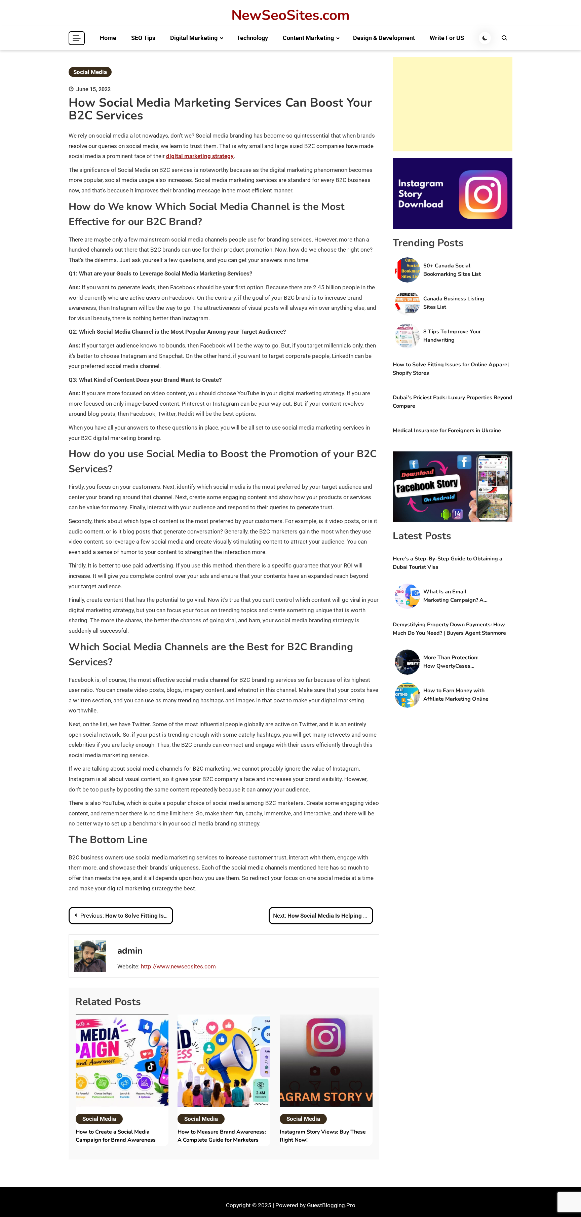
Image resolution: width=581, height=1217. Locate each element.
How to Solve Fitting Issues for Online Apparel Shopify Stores (451, 369)
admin (130, 951)
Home (108, 37)
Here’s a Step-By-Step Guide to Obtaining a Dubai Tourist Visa (447, 563)
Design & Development (384, 37)
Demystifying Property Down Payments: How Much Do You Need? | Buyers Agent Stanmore (449, 629)
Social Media (90, 72)
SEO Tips (143, 37)
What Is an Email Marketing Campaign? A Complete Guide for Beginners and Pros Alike (454, 596)
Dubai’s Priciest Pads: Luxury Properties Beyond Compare (452, 402)
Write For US (447, 37)
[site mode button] (485, 38)
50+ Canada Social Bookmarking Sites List (452, 270)
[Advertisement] (452, 104)
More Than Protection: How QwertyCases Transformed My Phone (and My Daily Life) (452, 662)
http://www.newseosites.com (178, 966)
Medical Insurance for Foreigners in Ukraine (447, 430)
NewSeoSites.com (290, 15)
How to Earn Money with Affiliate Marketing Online (456, 695)
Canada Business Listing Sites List (453, 303)
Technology (252, 37)
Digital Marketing (194, 37)
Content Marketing (308, 37)
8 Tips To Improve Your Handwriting (452, 336)
